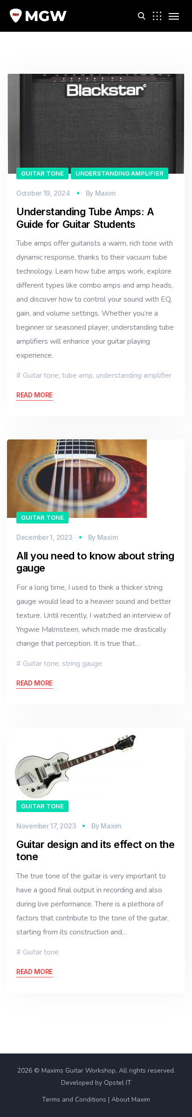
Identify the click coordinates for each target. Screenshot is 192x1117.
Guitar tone (42, 173)
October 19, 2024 (43, 193)
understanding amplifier (119, 173)
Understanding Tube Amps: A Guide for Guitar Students (85, 217)
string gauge (82, 663)
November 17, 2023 (46, 826)
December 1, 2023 (44, 537)
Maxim (105, 193)
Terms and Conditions (74, 1099)
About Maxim (130, 1099)
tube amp (77, 375)
